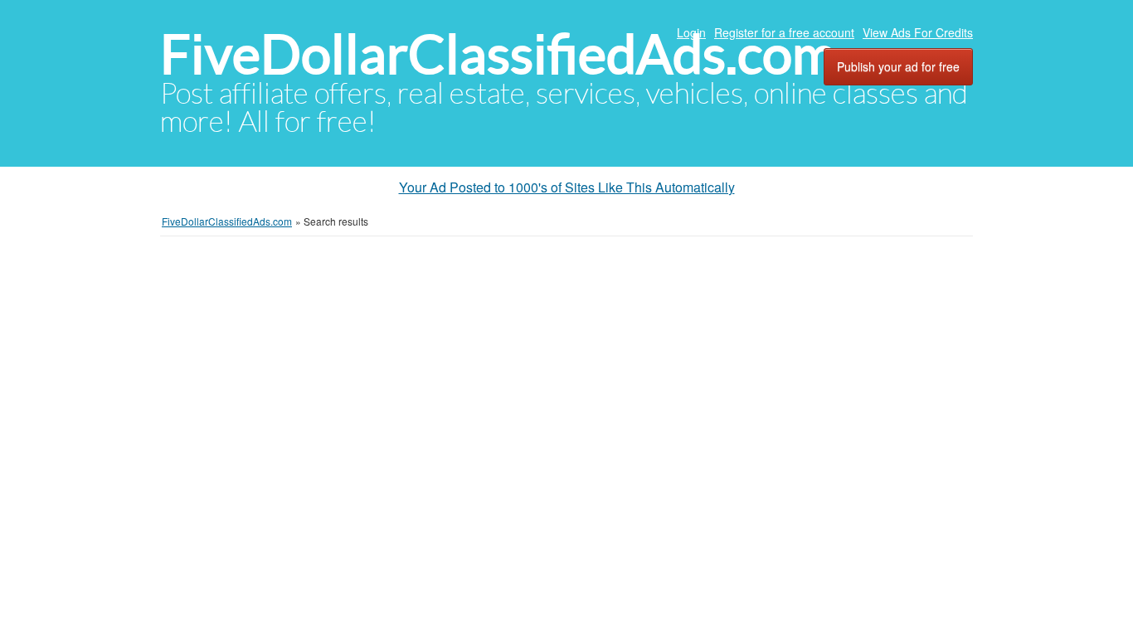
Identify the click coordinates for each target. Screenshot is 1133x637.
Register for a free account (784, 32)
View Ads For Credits (918, 32)
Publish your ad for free (898, 66)
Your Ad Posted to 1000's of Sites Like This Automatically (567, 187)
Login (691, 32)
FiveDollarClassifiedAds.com (498, 54)
